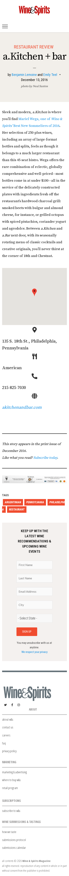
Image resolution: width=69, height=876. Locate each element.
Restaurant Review (33, 47)
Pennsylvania (35, 502)
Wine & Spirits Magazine (36, 861)
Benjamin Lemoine (24, 75)
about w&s (7, 719)
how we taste (9, 832)
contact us (7, 727)
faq (4, 743)
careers (6, 735)
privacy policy (9, 751)
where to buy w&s (11, 780)
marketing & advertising (14, 772)
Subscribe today (45, 457)
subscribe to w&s (11, 810)
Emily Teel (50, 75)
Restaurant (17, 509)
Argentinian (13, 502)
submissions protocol (14, 840)
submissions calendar (14, 847)
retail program (10, 788)
